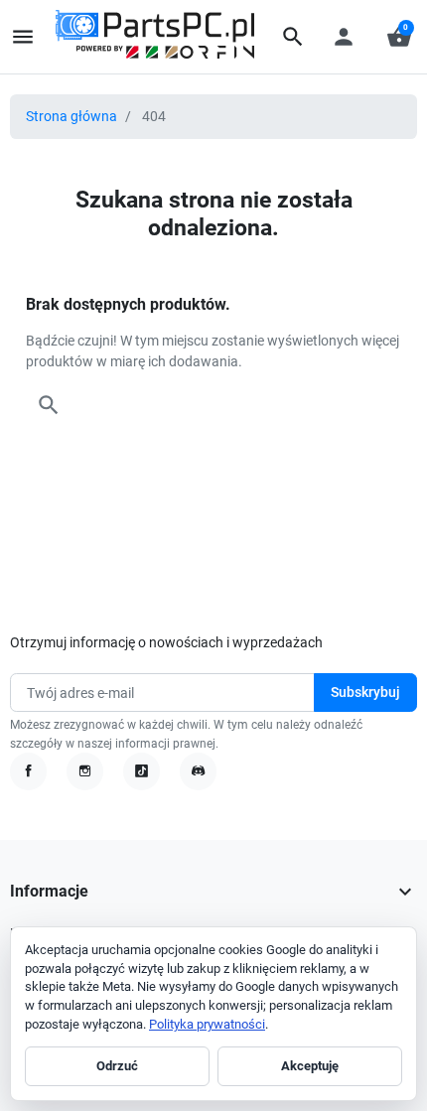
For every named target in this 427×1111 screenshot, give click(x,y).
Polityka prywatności (207, 1024)
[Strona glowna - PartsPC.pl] (155, 36)
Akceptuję (310, 1065)
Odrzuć (117, 1065)
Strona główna (71, 116)
